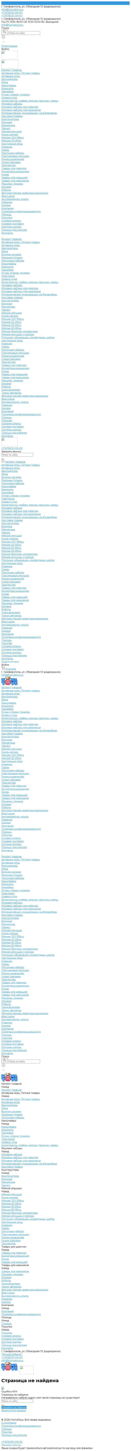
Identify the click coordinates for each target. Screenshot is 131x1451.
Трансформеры (10, 389)
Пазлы (5, 150)
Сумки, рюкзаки (11, 162)
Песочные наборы (12, 153)
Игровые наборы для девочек (19, 106)
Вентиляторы (9, 79)
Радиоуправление (12, 159)
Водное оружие (11, 254)
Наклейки (7, 91)
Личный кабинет (11, 1354)
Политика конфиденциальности (21, 211)
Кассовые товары (12, 116)
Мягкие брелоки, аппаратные (19, 331)
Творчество (8, 165)
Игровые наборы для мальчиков (21, 110)
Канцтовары (8, 85)
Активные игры (10, 76)
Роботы (6, 189)
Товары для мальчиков (15, 180)
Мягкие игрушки (11, 131)
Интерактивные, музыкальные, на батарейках (29, 113)
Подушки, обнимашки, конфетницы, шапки (28, 337)
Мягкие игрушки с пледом (17, 334)
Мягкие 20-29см (11, 140)
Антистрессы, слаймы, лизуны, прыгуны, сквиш (29, 100)
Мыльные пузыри (11, 257)
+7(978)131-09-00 (12, 1357)
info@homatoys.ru (12, 9)
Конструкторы (10, 119)
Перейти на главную (14, 1407)
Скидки (6, 408)
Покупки (6, 217)
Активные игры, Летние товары (20, 73)
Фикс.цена (7, 196)
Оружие (6, 186)
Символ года (9, 97)
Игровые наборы (11, 103)
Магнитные (8, 125)
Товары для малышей (14, 177)
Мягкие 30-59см (11, 325)
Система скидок (11, 226)
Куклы (5, 174)
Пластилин (8, 276)
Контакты (7, 435)
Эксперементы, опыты (14, 199)
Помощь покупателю (14, 229)
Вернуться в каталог (13, 1410)
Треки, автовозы (11, 392)
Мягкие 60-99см (11, 328)
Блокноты (7, 88)
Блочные (6, 122)
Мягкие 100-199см (12, 137)
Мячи (4, 82)
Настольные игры (12, 143)
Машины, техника (12, 183)
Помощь (6, 417)
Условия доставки (12, 223)
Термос (5, 128)
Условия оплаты (11, 220)
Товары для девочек (13, 168)
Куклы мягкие (9, 134)
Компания (7, 411)
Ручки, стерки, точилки (15, 94)
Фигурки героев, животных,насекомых (24, 193)
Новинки (6, 146)
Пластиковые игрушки (15, 156)
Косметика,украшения (15, 171)
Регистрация (9, 45)
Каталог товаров (11, 239)
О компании (8, 1422)
